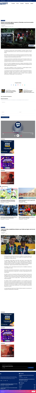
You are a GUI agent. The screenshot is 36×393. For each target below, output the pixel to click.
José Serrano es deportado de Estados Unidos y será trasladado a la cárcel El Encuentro (8, 217)
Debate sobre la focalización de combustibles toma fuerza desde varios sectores (27, 379)
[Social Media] (1, 380)
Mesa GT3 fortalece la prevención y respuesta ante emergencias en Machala (27, 217)
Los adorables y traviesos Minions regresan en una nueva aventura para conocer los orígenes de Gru (8, 384)
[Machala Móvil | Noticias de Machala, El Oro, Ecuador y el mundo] (4, 3)
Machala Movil (3, 25)
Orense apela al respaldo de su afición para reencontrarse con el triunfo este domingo (7, 201)
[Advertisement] (18, 12)
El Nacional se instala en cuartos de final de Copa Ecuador (26, 375)
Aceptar (33, 391)
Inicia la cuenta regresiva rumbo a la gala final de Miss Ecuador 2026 (27, 201)
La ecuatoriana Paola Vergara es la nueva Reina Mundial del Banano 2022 (8, 388)
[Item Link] (9, 193)
